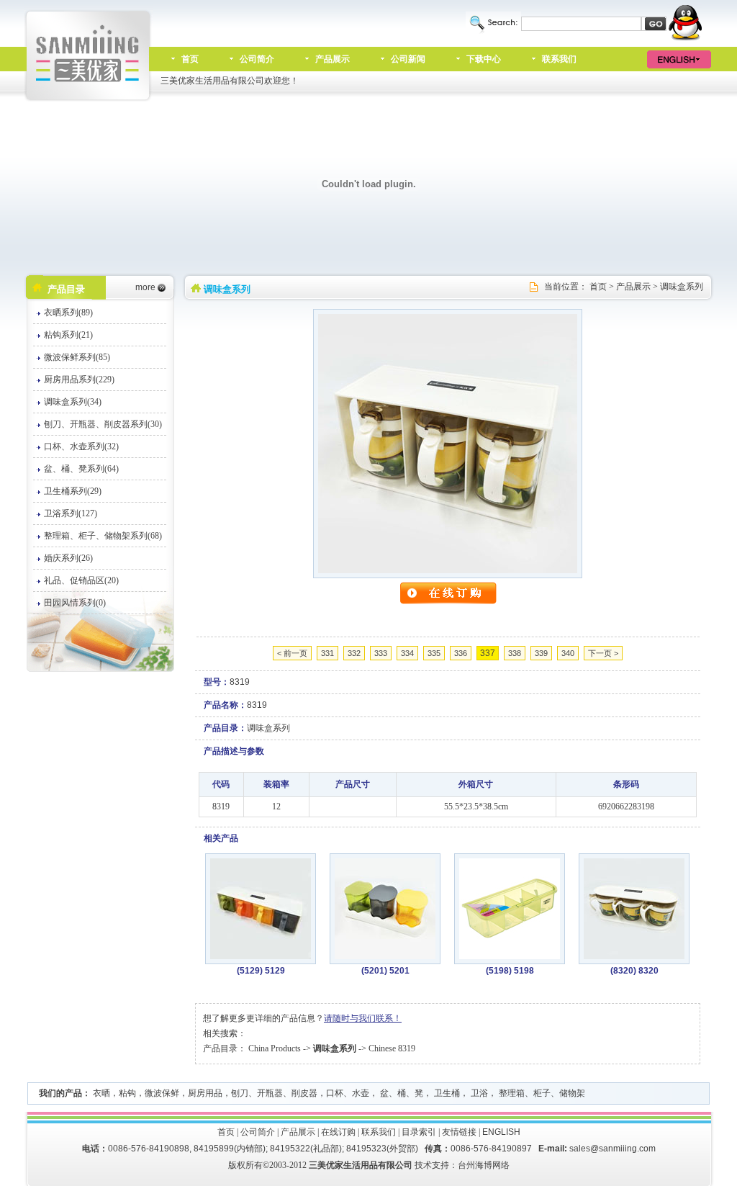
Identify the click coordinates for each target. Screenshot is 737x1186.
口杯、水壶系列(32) (81, 446)
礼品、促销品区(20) (81, 580)
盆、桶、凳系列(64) (81, 469)
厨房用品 (205, 1093)
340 (567, 653)
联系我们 (559, 59)
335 (434, 653)
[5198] (509, 956)
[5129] (260, 956)
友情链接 (459, 1132)
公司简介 (257, 59)
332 (354, 653)
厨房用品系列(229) (79, 379)
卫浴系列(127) (70, 513)
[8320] (634, 956)
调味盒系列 (681, 287)
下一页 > (603, 653)
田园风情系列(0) (75, 603)
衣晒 (101, 1093)
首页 (190, 59)
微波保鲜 (162, 1093)
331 (327, 653)
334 (407, 653)
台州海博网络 (484, 1165)
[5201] (385, 956)
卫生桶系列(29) (72, 491)
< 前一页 (292, 653)
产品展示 (332, 59)
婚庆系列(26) (68, 558)
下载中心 (483, 59)
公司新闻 (408, 59)
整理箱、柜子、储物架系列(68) (103, 536)
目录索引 (419, 1132)
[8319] (447, 570)
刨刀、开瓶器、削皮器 (274, 1093)
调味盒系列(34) (72, 402)
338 (514, 653)
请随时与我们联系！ (363, 1018)
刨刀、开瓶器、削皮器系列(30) (103, 424)
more (145, 287)
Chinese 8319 (391, 1048)
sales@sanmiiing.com (612, 1149)
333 (380, 653)
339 (541, 653)
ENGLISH (501, 1132)
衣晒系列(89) (68, 312)
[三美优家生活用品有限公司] (88, 99)
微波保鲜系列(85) (77, 357)
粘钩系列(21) (68, 335)
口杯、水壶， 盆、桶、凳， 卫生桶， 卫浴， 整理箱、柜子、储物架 (455, 1093)
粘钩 (127, 1093)
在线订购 (338, 1132)
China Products (274, 1048)
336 (460, 653)
